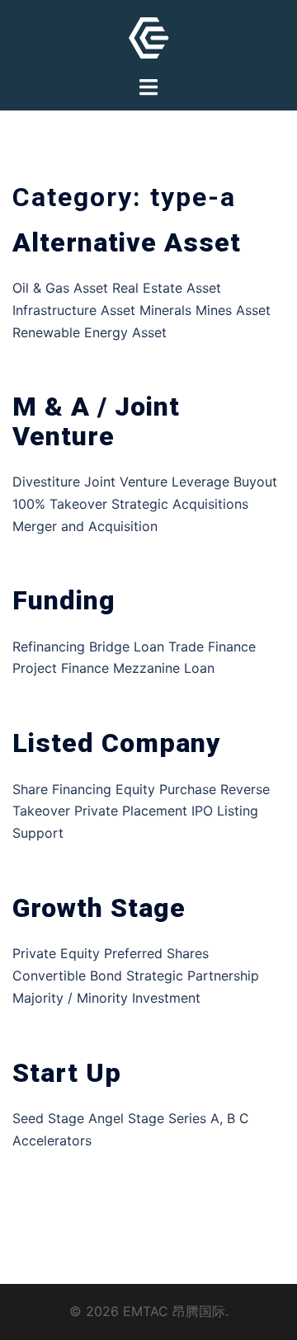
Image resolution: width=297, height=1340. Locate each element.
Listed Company (116, 743)
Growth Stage (99, 908)
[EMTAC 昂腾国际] (149, 36)
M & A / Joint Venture (96, 421)
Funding (64, 600)
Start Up (66, 1072)
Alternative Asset (126, 242)
